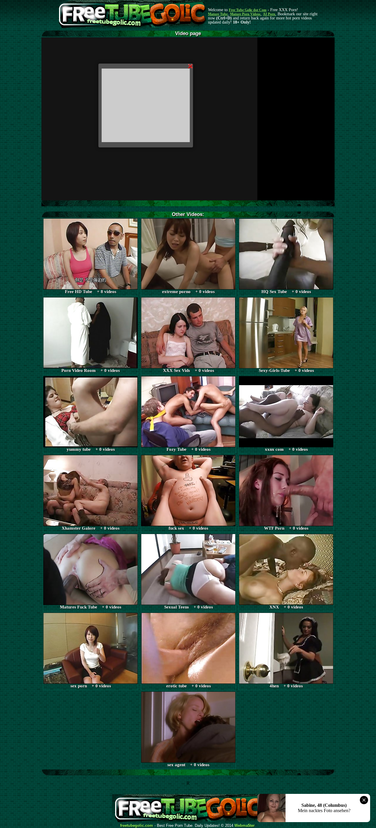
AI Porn (269, 14)
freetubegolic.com (136, 826)
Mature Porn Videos (245, 14)
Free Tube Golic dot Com (247, 10)
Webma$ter (244, 826)
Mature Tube (218, 14)
